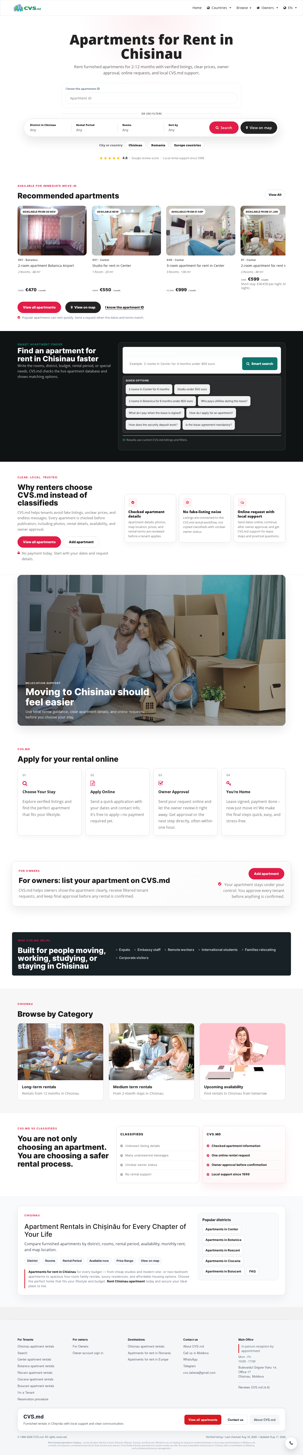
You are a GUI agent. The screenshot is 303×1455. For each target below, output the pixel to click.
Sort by (173, 125)
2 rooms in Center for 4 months (149, 389)
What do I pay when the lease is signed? (155, 413)
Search (22, 1353)
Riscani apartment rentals (35, 1372)
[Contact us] (291, 1443)
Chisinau (135, 145)
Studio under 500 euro (192, 389)
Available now (99, 1260)
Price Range (124, 1260)
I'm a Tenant (26, 1392)
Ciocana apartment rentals (35, 1379)
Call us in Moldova (196, 1353)
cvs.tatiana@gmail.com (199, 1372)
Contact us (235, 1419)
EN (290, 7)
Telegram (189, 1366)
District (32, 1260)
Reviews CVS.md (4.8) (254, 1387)
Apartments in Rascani (222, 1250)
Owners (268, 7)
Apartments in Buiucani (223, 1271)
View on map (84, 307)
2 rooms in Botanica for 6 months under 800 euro (161, 401)
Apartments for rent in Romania (149, 1353)
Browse (242, 7)
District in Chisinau (43, 125)
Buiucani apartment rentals (36, 1386)
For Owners (81, 1346)
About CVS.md (193, 1346)
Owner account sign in (88, 1353)
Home (197, 7)
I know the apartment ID (83, 89)
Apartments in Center (221, 1229)
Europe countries (187, 145)
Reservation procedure (33, 1399)
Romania (158, 145)
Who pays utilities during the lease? (224, 401)
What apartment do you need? (151, 353)
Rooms (126, 125)
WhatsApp (190, 1359)
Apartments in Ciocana (223, 1261)
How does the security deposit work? (153, 424)
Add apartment (81, 542)
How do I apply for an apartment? (211, 413)
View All (275, 195)
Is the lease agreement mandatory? (209, 424)
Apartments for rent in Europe (148, 1359)
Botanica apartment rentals (36, 1366)
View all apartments (39, 307)
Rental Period (85, 125)
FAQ (252, 1271)
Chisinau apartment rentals (36, 1346)
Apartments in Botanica (223, 1240)
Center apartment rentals (34, 1359)
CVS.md (33, 1416)
